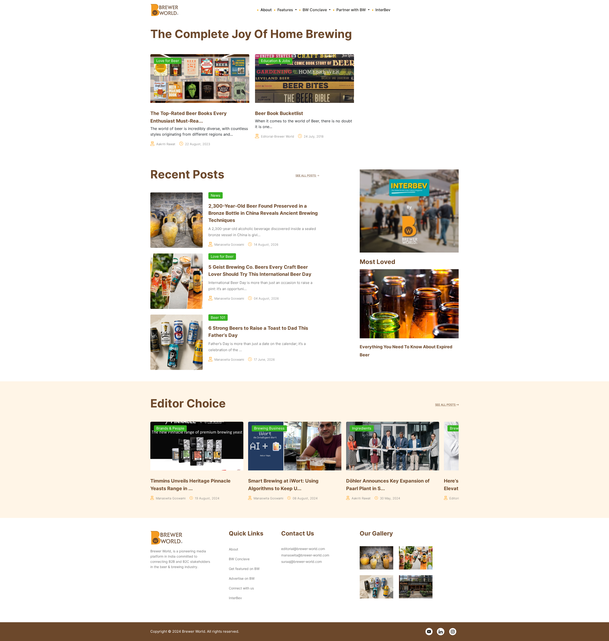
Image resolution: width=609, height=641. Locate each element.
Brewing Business (171, 428)
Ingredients (263, 428)
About (266, 9)
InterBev (382, 9)
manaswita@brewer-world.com (305, 555)
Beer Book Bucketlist (279, 113)
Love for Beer (167, 60)
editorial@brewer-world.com (303, 549)
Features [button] (285, 9)
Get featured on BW (244, 569)
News (215, 195)
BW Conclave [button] (315, 9)
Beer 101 (218, 317)
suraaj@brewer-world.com (301, 562)
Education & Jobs (275, 60)
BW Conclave (239, 559)
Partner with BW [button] (351, 9)
